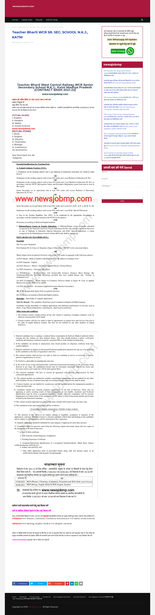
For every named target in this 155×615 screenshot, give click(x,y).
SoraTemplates (25, 612)
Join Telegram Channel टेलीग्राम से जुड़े (101, 597)
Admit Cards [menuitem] (51, 20)
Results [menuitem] (39, 20)
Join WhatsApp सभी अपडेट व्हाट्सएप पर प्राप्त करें (27, 599)
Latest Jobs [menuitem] (27, 20)
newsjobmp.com (35, 607)
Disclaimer (23, 597)
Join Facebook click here (61, 597)
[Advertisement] (55, 64)
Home (14, 27)
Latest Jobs (21, 27)
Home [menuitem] (15, 20)
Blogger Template (48, 612)
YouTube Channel (79, 597)
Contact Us (46, 597)
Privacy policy (35, 597)
